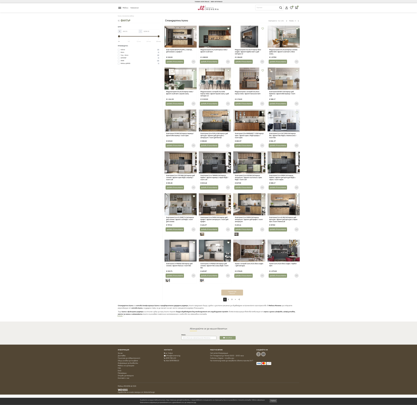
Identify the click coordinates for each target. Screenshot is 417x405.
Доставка (121, 356)
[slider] (119, 36)
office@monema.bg (172, 356)
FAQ (119, 368)
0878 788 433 (205, 1)
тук (195, 402)
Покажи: (291, 21)
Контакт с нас (123, 378)
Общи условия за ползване (128, 361)
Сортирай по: (272, 21)
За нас (120, 353)
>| (239, 299)
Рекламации (122, 373)
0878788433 (218, 1)
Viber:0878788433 (172, 361)
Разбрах (273, 401)
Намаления (134, 8)
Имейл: (183, 335)
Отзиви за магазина (126, 376)
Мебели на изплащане (126, 366)
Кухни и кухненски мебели (126, 16)
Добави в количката (175, 62)
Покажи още (232, 292)
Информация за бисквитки (128, 363)
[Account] (286, 7)
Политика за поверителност (129, 358)
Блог (119, 371)
